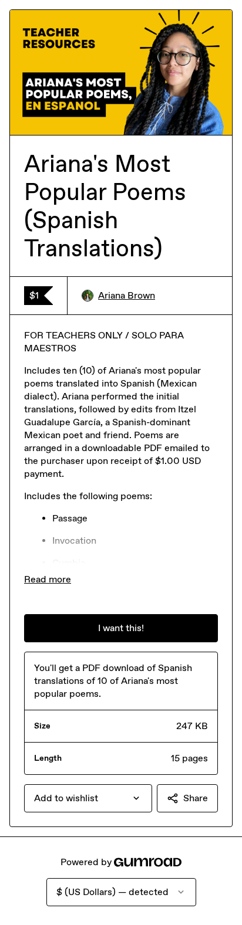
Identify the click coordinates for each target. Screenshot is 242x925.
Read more (47, 579)
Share (195, 798)
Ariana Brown (126, 295)
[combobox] (88, 798)
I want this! (121, 627)
